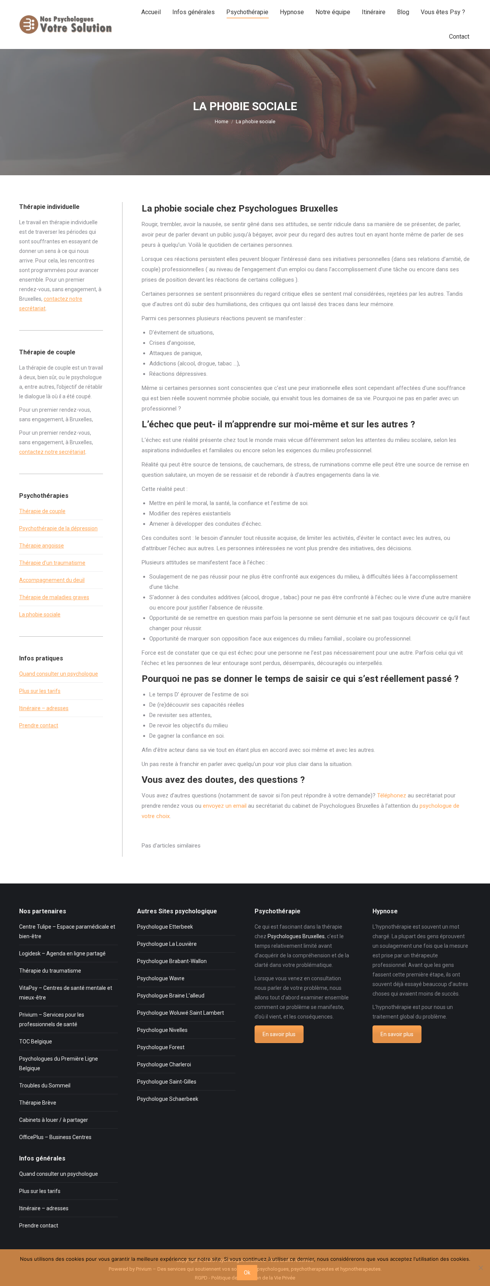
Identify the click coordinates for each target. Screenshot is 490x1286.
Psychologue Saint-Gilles (166, 1082)
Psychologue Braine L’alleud (170, 996)
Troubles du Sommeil (44, 1085)
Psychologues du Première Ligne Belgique (58, 1063)
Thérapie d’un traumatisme (52, 563)
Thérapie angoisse (41, 546)
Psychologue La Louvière (167, 944)
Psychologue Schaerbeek (167, 1099)
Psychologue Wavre (161, 978)
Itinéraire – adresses (44, 708)
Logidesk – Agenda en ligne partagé (62, 953)
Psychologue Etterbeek (165, 927)
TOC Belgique (35, 1041)
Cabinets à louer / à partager (53, 1120)
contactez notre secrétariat (52, 452)
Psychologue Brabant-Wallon (172, 961)
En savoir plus (279, 1034)
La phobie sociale (39, 614)
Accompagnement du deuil (52, 580)
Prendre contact (38, 725)
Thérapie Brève (37, 1103)
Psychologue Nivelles (162, 1030)
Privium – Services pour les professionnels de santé (51, 1019)
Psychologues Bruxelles (296, 936)
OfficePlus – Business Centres (55, 1137)
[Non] (480, 1267)
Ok (247, 1273)
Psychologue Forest (161, 1047)
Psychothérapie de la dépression (58, 528)
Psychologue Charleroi (164, 1064)
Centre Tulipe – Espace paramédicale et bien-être (67, 931)
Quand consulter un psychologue (58, 674)
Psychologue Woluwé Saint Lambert (180, 1013)
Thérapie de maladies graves (54, 597)
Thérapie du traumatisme (50, 971)
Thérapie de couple (42, 511)
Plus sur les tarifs (39, 691)
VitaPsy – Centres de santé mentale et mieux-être (65, 993)
